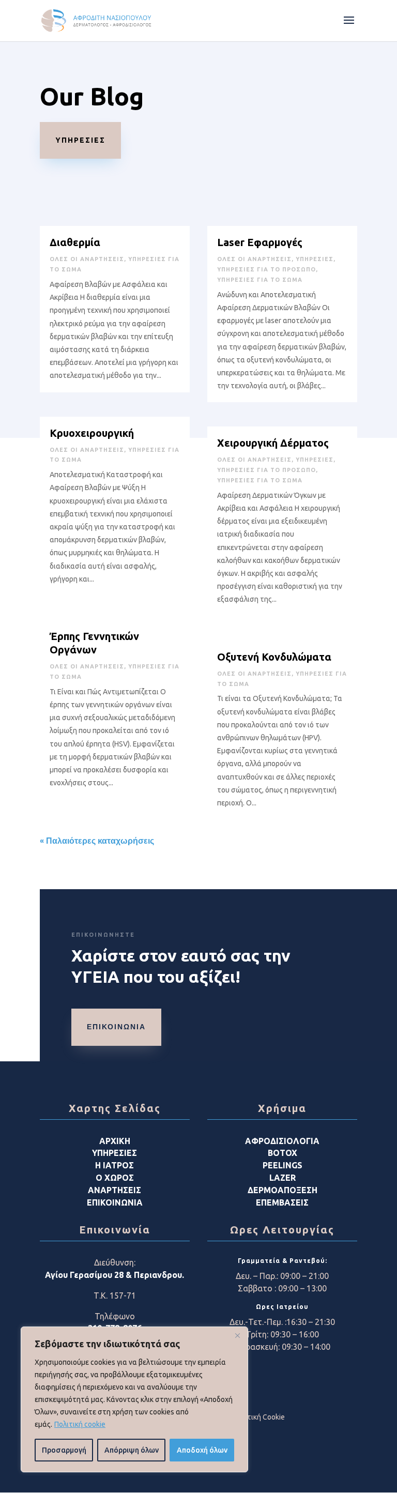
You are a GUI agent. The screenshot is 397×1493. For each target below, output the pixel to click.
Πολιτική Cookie (259, 1417)
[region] (134, 1399)
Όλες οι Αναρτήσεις (87, 259)
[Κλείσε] (237, 1335)
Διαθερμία (75, 242)
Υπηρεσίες (314, 259)
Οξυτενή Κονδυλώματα (274, 657)
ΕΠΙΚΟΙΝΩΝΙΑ (116, 1027)
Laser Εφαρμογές (259, 242)
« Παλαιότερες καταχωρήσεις (97, 841)
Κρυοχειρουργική (92, 433)
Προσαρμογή (64, 1450)
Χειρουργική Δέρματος (273, 443)
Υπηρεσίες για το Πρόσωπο (266, 269)
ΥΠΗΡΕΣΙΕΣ (80, 140)
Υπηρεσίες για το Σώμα (259, 280)
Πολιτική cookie (79, 1424)
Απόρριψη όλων (131, 1450)
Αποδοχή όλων (202, 1450)
